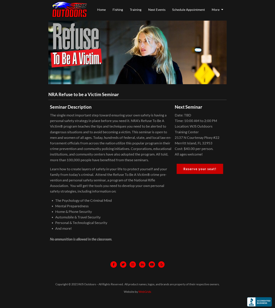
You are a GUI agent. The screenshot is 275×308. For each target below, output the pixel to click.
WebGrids (144, 291)
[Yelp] (161, 264)
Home (101, 9)
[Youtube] (152, 264)
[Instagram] (133, 264)
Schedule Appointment (188, 9)
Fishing (118, 9)
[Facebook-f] (113, 264)
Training (135, 9)
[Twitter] (123, 264)
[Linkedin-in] (142, 264)
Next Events (157, 9)
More (216, 9)
